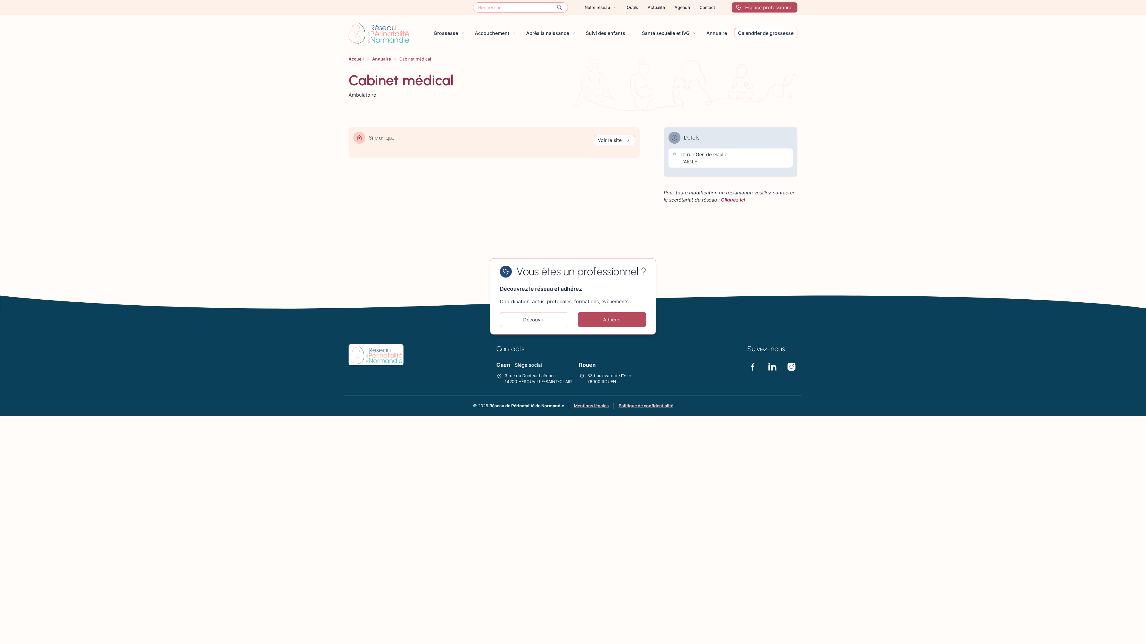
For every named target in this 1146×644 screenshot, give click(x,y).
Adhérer (612, 320)
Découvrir (534, 320)
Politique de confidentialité (646, 405)
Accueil (356, 58)
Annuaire (381, 58)
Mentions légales (591, 405)
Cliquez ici (733, 200)
